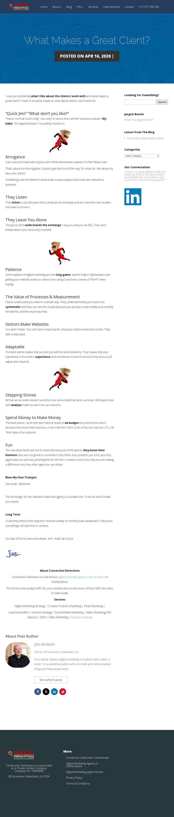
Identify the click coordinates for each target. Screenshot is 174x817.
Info (79, 7)
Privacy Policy (74, 778)
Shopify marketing (81, 617)
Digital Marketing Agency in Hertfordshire (82, 765)
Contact (129, 7)
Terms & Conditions (78, 783)
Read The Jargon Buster (138, 120)
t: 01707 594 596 (149, 7)
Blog (69, 7)
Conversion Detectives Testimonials (87, 758)
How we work (111, 7)
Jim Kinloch (44, 644)
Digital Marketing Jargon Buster (84, 772)
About (56, 7)
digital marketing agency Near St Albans (81, 577)
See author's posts (51, 680)
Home (44, 7)
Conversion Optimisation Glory (145, 138)
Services (93, 7)
